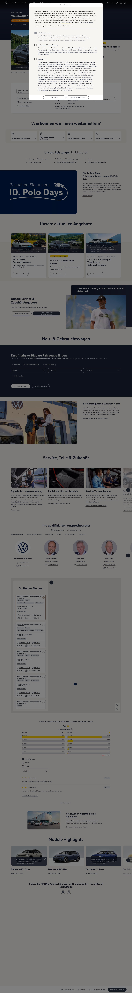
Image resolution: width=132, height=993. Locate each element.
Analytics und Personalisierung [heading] (48, 45)
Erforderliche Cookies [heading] (45, 33)
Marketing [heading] (41, 59)
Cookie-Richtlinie (66, 22)
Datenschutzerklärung (86, 22)
